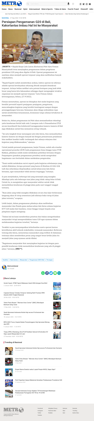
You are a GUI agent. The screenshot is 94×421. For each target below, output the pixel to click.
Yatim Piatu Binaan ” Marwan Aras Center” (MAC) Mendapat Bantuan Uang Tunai (38, 360)
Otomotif (84, 9)
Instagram (40, 411)
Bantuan (65, 408)
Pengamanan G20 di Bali (37, 260)
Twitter (39, 413)
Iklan (64, 411)
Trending (75, 411)
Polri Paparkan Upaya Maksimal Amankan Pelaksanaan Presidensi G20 (38, 380)
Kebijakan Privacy (52, 408)
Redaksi (50, 413)
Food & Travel (73, 9)
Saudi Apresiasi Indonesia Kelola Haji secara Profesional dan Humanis (38, 348)
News (10, 9)
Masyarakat (23, 260)
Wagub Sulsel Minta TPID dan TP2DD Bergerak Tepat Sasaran (40, 14)
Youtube (40, 415)
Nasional (18, 9)
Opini (25, 9)
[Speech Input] (68, 3)
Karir (64, 413)
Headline (5, 260)
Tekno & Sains (60, 9)
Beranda (75, 408)
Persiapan (50, 260)
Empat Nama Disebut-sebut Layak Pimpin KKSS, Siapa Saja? (35, 369)
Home (4, 9)
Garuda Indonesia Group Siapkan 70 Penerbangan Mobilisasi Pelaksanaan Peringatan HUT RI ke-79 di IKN (35, 392)
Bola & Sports (47, 9)
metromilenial (12, 266)
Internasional (34, 9)
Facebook (40, 408)
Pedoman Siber (52, 411)
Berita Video (76, 413)
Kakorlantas (14, 260)
